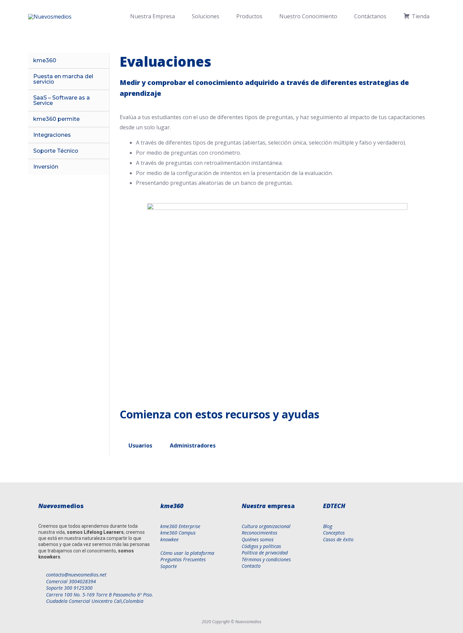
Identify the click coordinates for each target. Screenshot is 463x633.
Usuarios (140, 445)
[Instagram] (395, 555)
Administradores (193, 445)
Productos (249, 16)
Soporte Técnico (55, 151)
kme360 (44, 60)
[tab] (140, 445)
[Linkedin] (361, 555)
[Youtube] (378, 555)
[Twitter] (344, 555)
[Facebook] (326, 555)
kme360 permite (56, 119)
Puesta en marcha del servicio (63, 79)
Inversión (45, 166)
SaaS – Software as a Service (61, 100)
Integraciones (52, 135)
